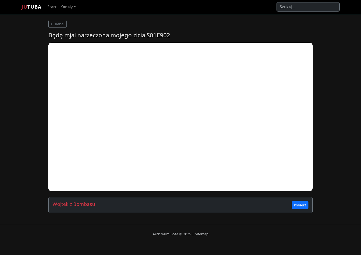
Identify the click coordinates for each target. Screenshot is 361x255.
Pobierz (300, 205)
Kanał (59, 24)
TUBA (31, 6)
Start (51, 7)
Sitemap (201, 234)
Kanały (66, 7)
